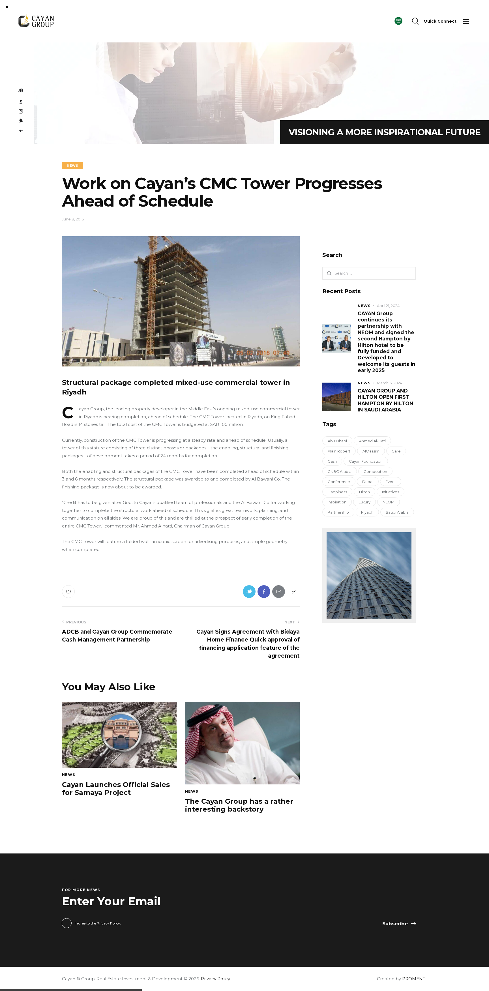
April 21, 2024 (388, 305)
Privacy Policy (108, 923)
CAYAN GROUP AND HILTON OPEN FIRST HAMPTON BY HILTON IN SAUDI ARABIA (385, 400)
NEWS (72, 166)
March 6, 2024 (389, 383)
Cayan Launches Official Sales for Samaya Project (116, 789)
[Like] (69, 591)
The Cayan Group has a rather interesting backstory (239, 805)
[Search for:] (369, 273)
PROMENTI (414, 978)
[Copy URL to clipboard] (293, 591)
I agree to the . (98, 923)
